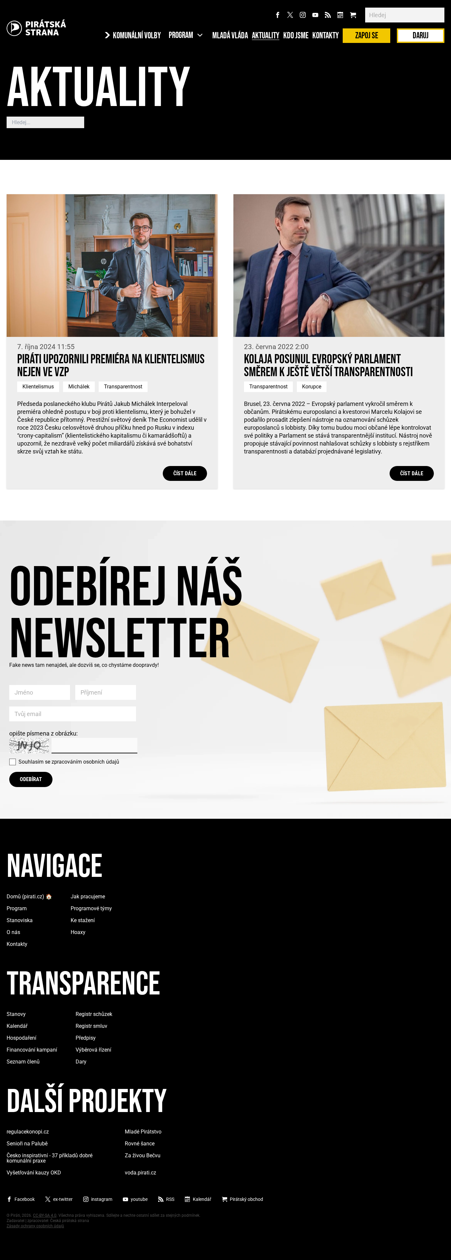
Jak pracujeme (88, 896)
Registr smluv (91, 1026)
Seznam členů (23, 1062)
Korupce (311, 386)
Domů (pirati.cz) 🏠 (29, 896)
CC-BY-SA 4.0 (44, 1215)
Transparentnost (123, 386)
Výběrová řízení (93, 1050)
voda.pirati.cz (140, 1173)
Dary (81, 1062)
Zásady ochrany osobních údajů (35, 1226)
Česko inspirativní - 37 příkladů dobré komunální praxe (49, 1158)
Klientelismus (38, 386)
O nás (13, 932)
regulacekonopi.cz (28, 1132)
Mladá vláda (230, 36)
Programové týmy (91, 908)
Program (17, 908)
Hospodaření (21, 1038)
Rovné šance (140, 1143)
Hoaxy (78, 932)
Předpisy (86, 1038)
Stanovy (16, 1014)
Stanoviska (20, 920)
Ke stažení (83, 920)
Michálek (78, 386)
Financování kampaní (32, 1050)
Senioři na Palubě (27, 1143)
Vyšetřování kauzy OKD (34, 1173)
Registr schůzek (94, 1014)
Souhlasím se (68, 762)
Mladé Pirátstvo (143, 1132)
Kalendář (17, 1026)
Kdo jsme (295, 36)
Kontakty (325, 36)
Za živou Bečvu (142, 1155)
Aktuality (265, 36)
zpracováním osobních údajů (85, 762)
